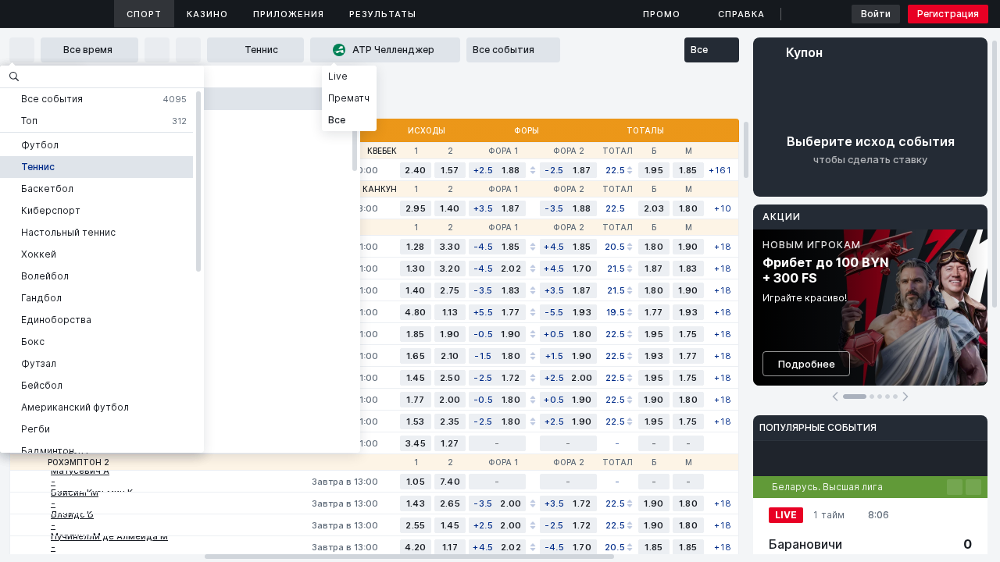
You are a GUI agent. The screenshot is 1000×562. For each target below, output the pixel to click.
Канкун (379, 189)
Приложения (288, 14)
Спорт (144, 14)
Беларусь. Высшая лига (827, 487)
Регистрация (948, 14)
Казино (207, 14)
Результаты (382, 14)
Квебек (382, 150)
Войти (876, 14)
